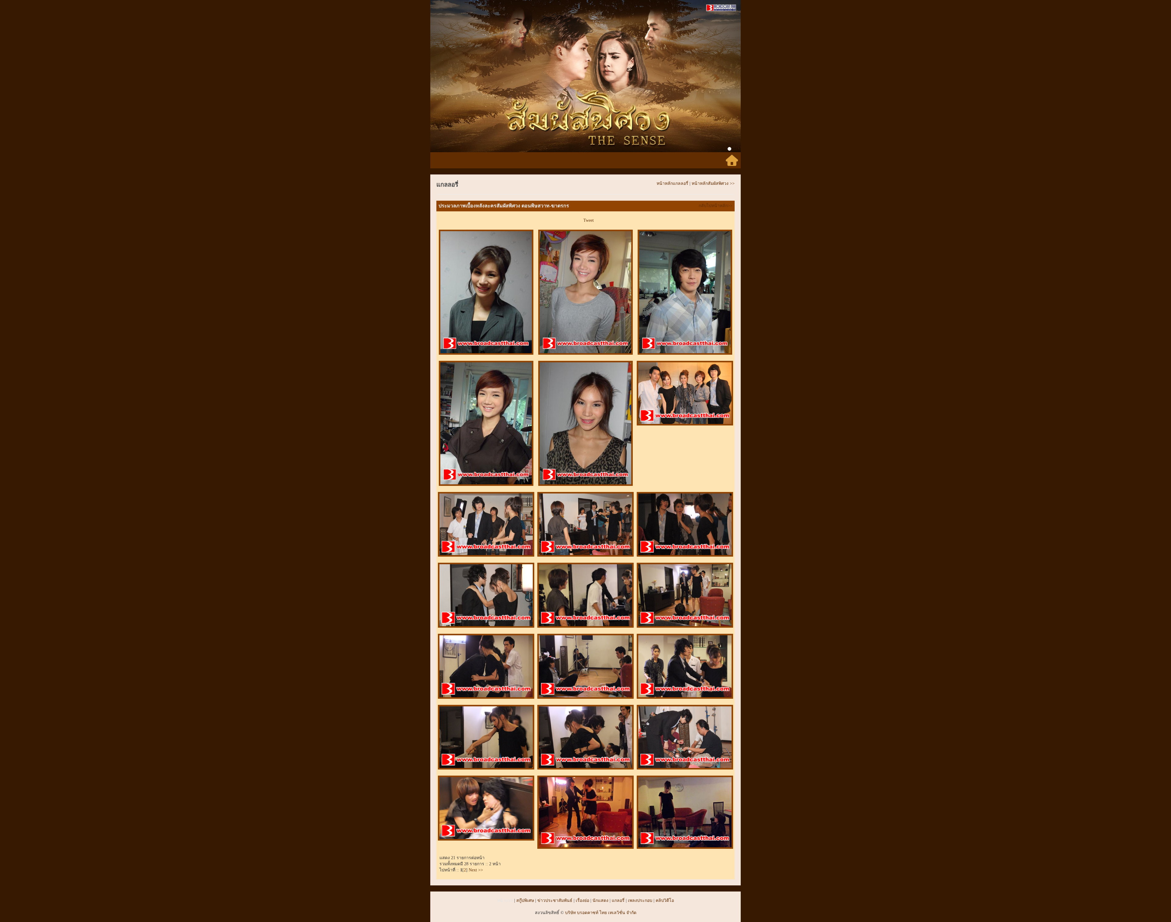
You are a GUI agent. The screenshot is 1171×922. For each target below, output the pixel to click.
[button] (453, 76)
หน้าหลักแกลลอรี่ (672, 183)
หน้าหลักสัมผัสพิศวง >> (713, 183)
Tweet (588, 220)
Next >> (475, 870)
